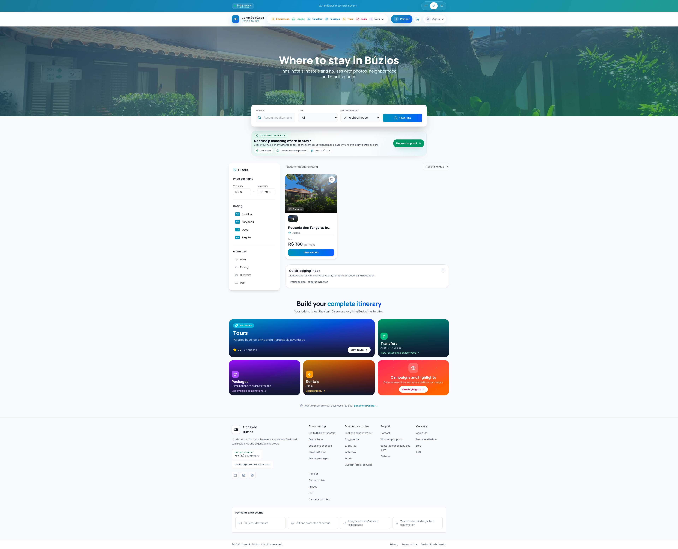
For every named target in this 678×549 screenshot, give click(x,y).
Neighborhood (349, 110)
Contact (385, 433)
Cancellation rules (319, 499)
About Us (421, 433)
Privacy (313, 486)
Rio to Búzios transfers (322, 433)
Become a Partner (426, 439)
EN (433, 5)
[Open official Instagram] (243, 475)
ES (441, 5)
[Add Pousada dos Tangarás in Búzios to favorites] (332, 179)
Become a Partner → (366, 405)
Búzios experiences (320, 445)
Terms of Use (317, 480)
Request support (406, 143)
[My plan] (418, 19)
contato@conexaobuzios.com (395, 448)
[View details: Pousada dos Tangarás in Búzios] (311, 193)
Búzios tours (316, 439)
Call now (385, 456)
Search (260, 110)
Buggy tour (351, 445)
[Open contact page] (235, 475)
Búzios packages (319, 458)
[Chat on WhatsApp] (252, 475)
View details (311, 252)
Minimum (238, 185)
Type (301, 110)
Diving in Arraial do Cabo (359, 464)
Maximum (263, 185)
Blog (418, 445)
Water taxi (350, 452)
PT (426, 5)
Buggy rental (352, 439)
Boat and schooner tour (358, 433)
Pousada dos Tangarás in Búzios (309, 282)
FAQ (418, 452)
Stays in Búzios (317, 452)
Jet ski (348, 458)
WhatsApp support (391, 439)
